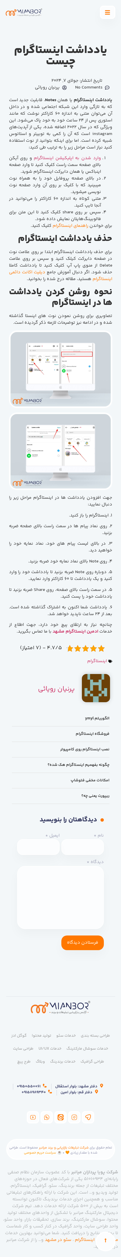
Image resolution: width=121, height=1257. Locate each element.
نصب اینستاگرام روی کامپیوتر (84, 749)
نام (99, 835)
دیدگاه (95, 862)
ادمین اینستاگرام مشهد (74, 631)
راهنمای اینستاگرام (70, 225)
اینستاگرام (97, 661)
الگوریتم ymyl (97, 718)
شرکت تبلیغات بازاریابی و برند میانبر (64, 1147)
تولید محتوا (41, 1036)
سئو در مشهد (58, 1239)
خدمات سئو (66, 1036)
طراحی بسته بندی (95, 1036)
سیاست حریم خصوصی (40, 1153)
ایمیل (52, 835)
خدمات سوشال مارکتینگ (87, 1049)
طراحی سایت (23, 1049)
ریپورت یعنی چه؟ (95, 796)
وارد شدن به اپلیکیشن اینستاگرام (67, 158)
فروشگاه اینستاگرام (92, 734)
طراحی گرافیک (92, 1062)
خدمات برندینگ (62, 1062)
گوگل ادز (19, 1036)
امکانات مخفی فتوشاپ (90, 780)
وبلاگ (40, 1062)
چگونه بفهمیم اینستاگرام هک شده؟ (78, 765)
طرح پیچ (24, 1062)
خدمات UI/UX (50, 1049)
